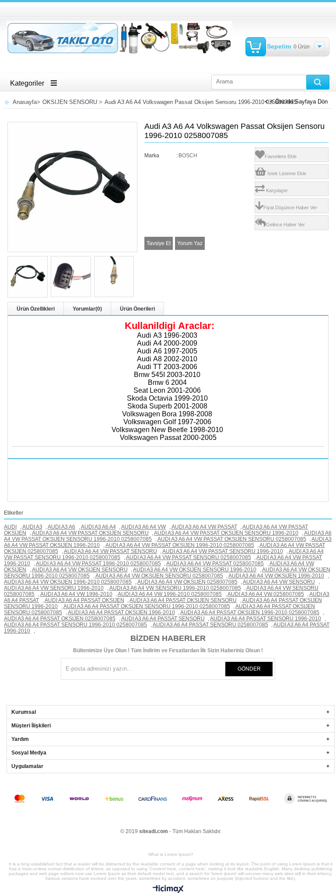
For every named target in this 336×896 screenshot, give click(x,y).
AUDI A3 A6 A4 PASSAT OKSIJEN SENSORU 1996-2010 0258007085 (146, 606)
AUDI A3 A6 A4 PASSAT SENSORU (163, 619)
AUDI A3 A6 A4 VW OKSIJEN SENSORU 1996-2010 (194, 570)
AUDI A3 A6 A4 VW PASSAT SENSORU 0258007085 (188, 557)
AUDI (10, 527)
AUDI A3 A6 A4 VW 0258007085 (266, 594)
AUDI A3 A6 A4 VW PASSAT (204, 527)
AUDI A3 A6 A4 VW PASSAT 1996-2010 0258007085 (98, 563)
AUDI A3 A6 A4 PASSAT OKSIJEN (84, 600)
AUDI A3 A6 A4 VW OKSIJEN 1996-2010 (276, 576)
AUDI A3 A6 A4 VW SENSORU (279, 582)
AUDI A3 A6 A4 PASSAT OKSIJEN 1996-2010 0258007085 (249, 612)
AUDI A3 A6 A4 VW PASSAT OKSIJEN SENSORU (90, 533)
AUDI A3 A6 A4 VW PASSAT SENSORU (110, 551)
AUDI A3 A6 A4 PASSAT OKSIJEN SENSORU (183, 600)
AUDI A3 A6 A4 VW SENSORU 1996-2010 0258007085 (175, 588)
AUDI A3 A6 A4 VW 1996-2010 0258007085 (170, 594)
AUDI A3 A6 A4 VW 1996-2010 (76, 594)
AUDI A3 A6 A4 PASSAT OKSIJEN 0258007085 (60, 619)
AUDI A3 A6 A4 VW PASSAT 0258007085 (215, 563)
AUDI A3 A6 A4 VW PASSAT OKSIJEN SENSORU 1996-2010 (226, 533)
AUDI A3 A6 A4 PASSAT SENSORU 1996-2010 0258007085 (75, 625)
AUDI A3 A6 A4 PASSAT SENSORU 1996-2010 (265, 619)
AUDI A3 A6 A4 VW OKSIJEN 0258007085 (187, 582)
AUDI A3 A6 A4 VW (143, 527)
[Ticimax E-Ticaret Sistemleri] (168, 889)
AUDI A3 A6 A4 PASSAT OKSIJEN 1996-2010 (121, 612)
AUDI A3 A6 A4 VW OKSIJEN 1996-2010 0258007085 (68, 582)
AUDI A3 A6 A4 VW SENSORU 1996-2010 (54, 588)
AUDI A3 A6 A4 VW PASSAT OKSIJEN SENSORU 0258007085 (232, 539)
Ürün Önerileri (137, 309)
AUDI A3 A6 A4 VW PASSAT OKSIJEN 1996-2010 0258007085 (179, 545)
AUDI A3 (32, 527)
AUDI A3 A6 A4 (98, 527)
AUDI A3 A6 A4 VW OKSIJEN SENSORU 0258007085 (159, 576)
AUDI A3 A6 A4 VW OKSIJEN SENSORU (80, 570)
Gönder (249, 669)
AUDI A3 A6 (61, 527)
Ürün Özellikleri (36, 309)
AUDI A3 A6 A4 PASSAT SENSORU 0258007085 (210, 625)
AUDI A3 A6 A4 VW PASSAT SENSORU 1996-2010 (222, 551)
